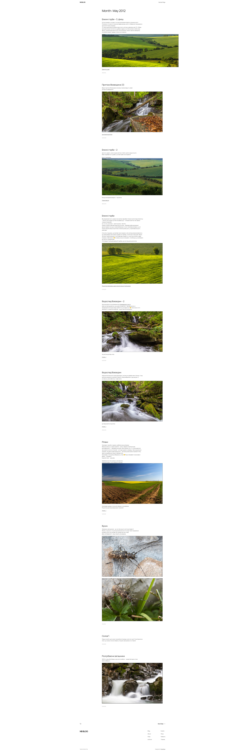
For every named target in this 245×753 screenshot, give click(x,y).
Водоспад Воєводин (111, 372)
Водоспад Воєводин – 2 (113, 301)
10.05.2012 (104, 644)
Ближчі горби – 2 (109, 150)
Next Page (161, 723)
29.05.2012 (104, 137)
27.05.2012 (104, 289)
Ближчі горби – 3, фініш (112, 19)
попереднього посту (125, 304)
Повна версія (105, 200)
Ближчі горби (108, 216)
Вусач (105, 526)
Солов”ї (105, 636)
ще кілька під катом (107, 134)
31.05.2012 (104, 72)
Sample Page (161, 2)
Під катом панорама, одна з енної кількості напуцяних (116, 286)
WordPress (163, 749)
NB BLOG (82, 2)
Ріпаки (105, 442)
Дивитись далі (106, 69)
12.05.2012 (104, 514)
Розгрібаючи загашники (113, 656)
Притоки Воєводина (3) (113, 85)
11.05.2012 (104, 624)
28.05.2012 (104, 203)
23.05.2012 (104, 430)
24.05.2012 (104, 360)
